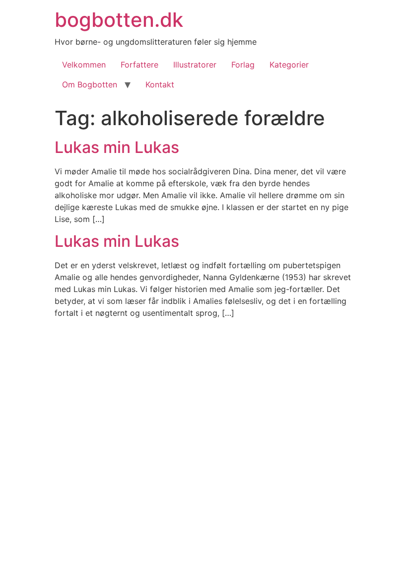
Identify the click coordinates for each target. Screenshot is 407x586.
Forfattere (139, 65)
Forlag (243, 65)
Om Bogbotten (89, 84)
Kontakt (159, 84)
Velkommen (84, 65)
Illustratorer (194, 65)
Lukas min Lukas (117, 147)
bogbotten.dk (119, 19)
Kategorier (289, 65)
